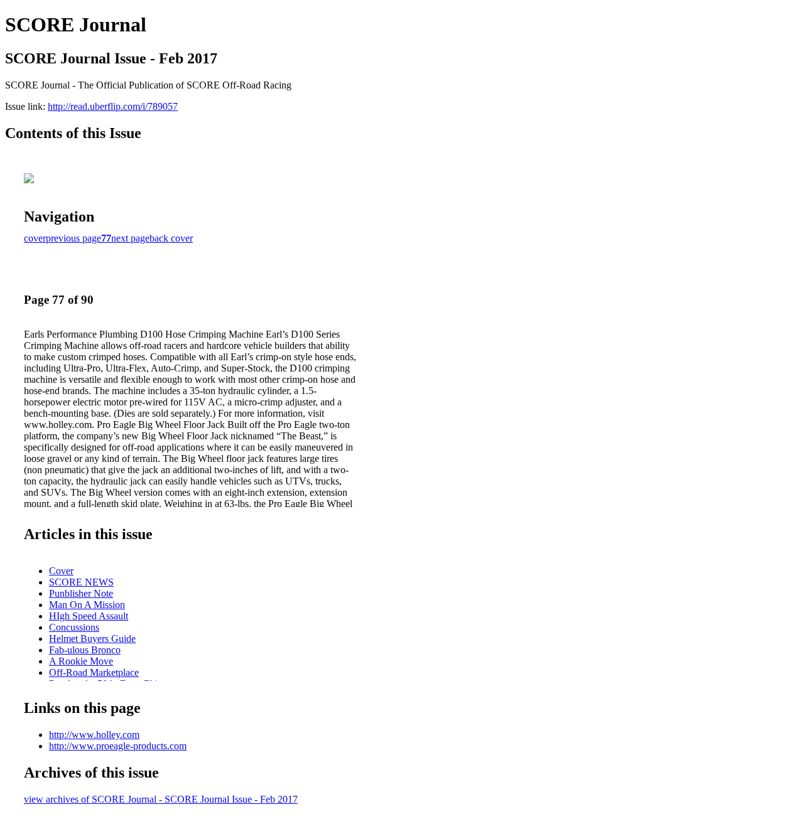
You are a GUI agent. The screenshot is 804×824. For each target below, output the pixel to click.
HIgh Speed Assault (88, 616)
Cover (61, 570)
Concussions (74, 627)
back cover (171, 238)
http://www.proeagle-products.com (118, 746)
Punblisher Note (81, 593)
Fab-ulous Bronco (85, 650)
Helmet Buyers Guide (92, 638)
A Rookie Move (81, 661)
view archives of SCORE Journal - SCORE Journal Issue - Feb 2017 (161, 799)
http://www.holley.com (94, 734)
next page (130, 238)
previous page (73, 238)
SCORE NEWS (81, 582)
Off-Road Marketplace (94, 672)
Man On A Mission (87, 604)
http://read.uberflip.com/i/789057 (113, 106)
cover (35, 238)
